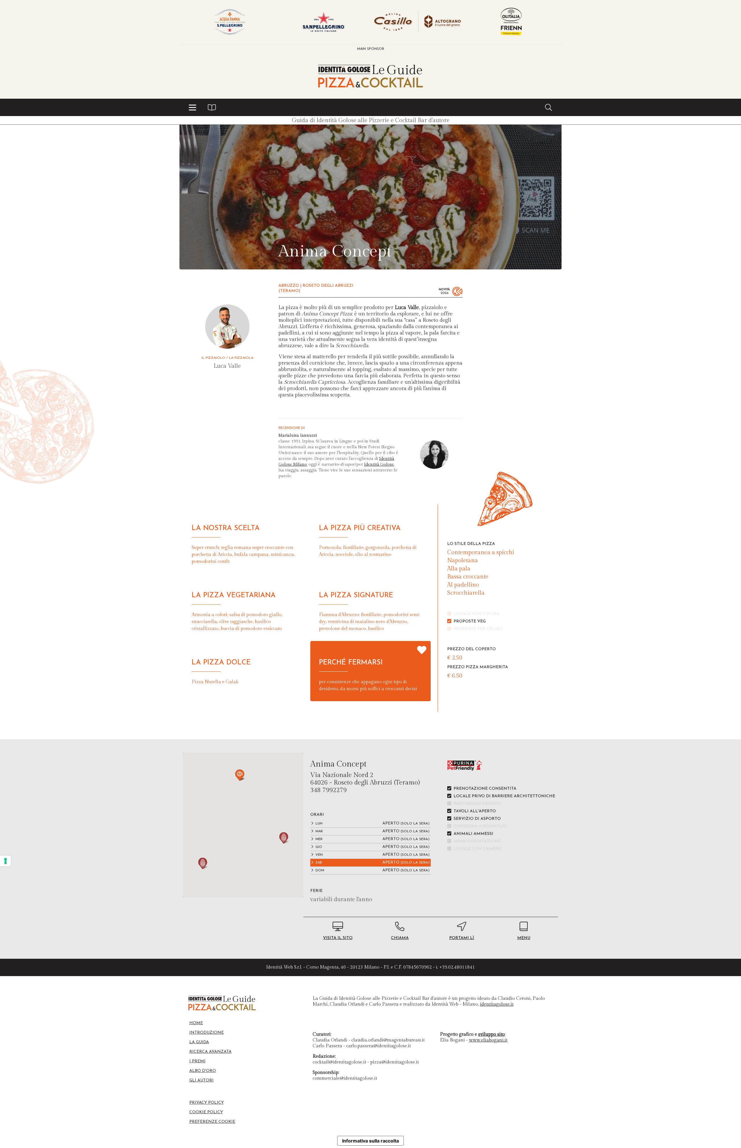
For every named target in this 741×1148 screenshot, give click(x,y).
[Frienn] (511, 22)
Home (196, 1023)
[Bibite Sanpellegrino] (323, 22)
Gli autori (201, 1080)
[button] (192, 107)
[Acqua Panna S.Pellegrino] (230, 22)
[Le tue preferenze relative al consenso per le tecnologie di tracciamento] (5, 860)
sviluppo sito (491, 1034)
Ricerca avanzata (210, 1052)
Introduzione (206, 1033)
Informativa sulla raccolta (370, 1141)
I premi (197, 1061)
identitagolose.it (496, 1004)
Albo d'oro (202, 1071)
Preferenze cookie (212, 1122)
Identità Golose (379, 464)
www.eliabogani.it (488, 1040)
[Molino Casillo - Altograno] (417, 22)
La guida (199, 1042)
